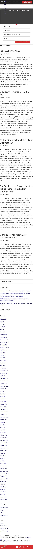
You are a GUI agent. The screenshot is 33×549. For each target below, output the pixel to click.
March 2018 (3, 401)
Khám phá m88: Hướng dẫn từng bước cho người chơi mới (15, 293)
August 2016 (3, 450)
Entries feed (3, 526)
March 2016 (3, 463)
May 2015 (2, 489)
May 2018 (2, 396)
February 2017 (3, 435)
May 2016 (2, 458)
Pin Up (1, 510)
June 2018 (2, 394)
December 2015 (4, 471)
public (1, 512)
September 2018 (4, 386)
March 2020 (3, 368)
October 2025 (3, 345)
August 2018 (3, 388)
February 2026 (3, 334)
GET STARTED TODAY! (22, 42)
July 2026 (2, 321)
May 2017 (2, 427)
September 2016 (4, 448)
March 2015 (3, 494)
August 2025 (3, 350)
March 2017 (3, 432)
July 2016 (2, 453)
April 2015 (2, 492)
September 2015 (4, 479)
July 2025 (2, 352)
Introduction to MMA (10, 50)
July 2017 (2, 422)
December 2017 (4, 409)
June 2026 (2, 324)
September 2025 (4, 347)
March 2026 (3, 332)
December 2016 (4, 440)
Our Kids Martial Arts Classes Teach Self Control (14, 236)
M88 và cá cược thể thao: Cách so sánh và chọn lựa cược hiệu (15, 291)
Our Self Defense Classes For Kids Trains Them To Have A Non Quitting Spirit (16, 189)
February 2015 (3, 497)
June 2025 (2, 355)
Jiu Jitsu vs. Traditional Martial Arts (14, 93)
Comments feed (4, 528)
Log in (1, 523)
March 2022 (3, 360)
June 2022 (2, 357)
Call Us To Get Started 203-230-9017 (20, 10)
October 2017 (3, 414)
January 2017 (3, 437)
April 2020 (2, 365)
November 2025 (4, 342)
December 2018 (4, 378)
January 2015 (3, 499)
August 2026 (3, 319)
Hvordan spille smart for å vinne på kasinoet (11, 296)
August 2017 (3, 419)
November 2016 (4, 443)
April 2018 (2, 399)
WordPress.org (4, 531)
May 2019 (2, 376)
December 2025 (4, 339)
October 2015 (3, 476)
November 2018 (4, 381)
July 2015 (2, 484)
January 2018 (3, 406)
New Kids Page (4, 507)
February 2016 (3, 466)
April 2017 (2, 430)
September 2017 (4, 417)
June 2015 (2, 486)
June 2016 (2, 455)
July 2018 (2, 391)
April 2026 (2, 329)
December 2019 (4, 370)
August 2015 (3, 481)
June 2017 (2, 425)
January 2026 (3, 337)
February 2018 (3, 404)
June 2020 (2, 363)
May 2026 (2, 327)
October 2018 (3, 383)
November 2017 (4, 412)
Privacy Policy (4, 541)
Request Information (27, 2)
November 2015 (4, 473)
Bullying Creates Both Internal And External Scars (16, 141)
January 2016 (3, 468)
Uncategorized (4, 515)
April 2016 (2, 461)
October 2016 (3, 445)
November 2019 (4, 373)
